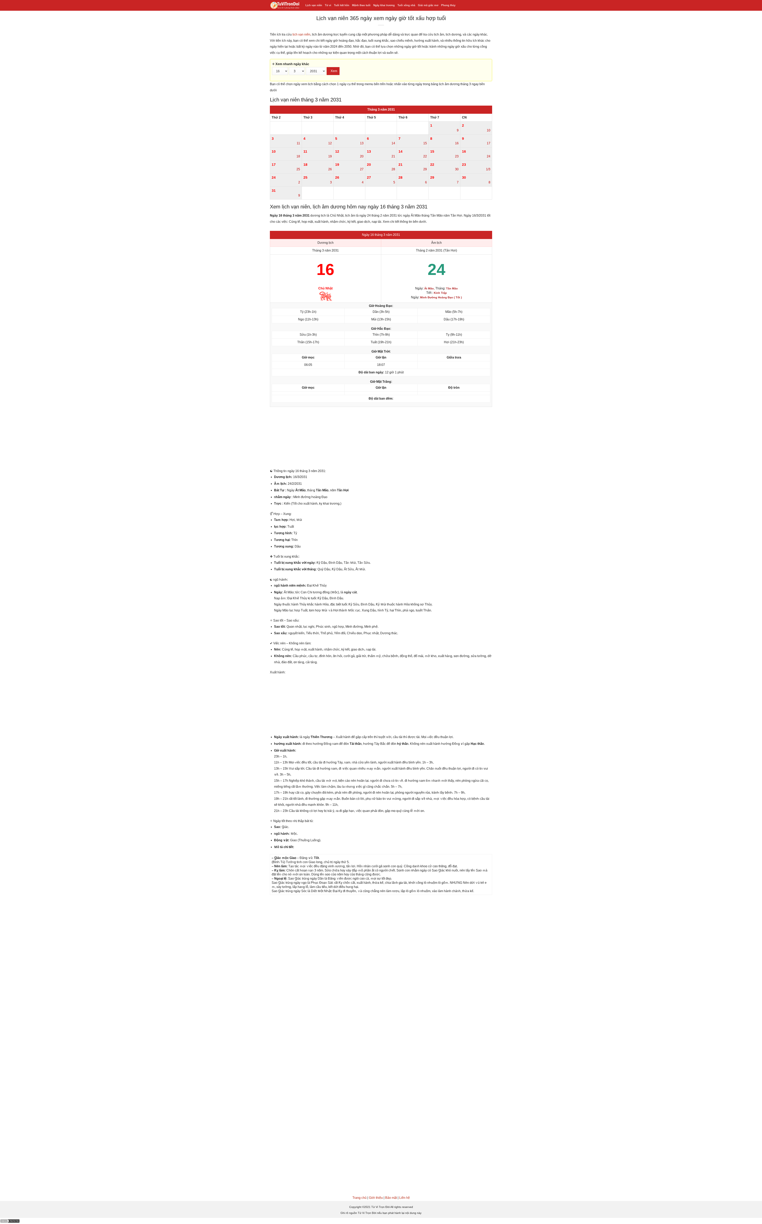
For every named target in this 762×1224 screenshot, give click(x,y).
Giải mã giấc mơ (428, 5)
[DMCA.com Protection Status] (10, 1220)
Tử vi (328, 5)
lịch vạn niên (301, 34)
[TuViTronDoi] (284, 5)
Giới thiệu (376, 1197)
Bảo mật (391, 1197)
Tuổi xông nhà (406, 5)
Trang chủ (359, 1197)
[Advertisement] (381, 438)
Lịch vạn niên (313, 5)
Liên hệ (404, 1197)
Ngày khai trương (384, 5)
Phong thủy (448, 5)
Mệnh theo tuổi (361, 5)
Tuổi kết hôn (341, 5)
